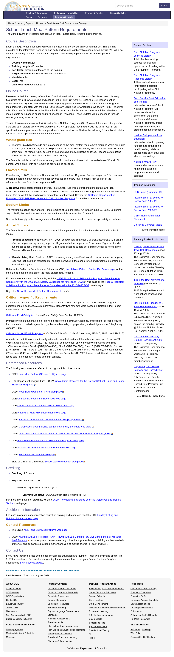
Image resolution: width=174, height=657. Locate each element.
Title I (91, 634)
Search (164, 5)
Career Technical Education (102, 592)
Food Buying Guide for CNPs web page (40, 391)
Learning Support (63, 17)
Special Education (98, 626)
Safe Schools (95, 618)
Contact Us (11, 599)
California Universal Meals (148, 224)
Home (11, 23)
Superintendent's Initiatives (19, 618)
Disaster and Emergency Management (107, 607)
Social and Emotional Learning (62, 637)
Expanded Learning (98, 611)
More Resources (142, 618)
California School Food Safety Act (24, 333)
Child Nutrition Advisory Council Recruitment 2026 (148, 338)
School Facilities (97, 622)
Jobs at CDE (12, 607)
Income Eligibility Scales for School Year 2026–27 (149, 208)
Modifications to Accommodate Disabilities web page (45, 405)
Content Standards (57, 599)
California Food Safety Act (20, 315)
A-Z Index (135, 629)
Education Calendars (140, 592)
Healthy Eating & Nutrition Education (148, 136)
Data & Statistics (118, 13)
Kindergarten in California (60, 633)
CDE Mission (12, 592)
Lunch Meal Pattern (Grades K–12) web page (90, 269)
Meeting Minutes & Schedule (20, 633)
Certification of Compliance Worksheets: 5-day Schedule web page (55, 426)
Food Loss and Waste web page (36, 454)
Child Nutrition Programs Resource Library (147, 76)
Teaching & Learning (36, 13)
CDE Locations (13, 588)
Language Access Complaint (144, 599)
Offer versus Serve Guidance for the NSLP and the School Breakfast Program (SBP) (65, 433)
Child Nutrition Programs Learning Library (147, 53)
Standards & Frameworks (60, 641)
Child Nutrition (96, 599)
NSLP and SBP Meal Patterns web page (46, 529)
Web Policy (136, 633)
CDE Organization (15, 596)
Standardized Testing (99, 630)
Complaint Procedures (58, 596)
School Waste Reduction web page (64, 461)
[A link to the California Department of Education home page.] (24, 6)
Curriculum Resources (58, 603)
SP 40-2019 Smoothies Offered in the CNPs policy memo (50, 419)
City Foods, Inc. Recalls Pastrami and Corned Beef (148, 368)
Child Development (98, 603)
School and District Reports (143, 615)
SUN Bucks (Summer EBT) (148, 192)
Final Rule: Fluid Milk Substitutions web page (41, 412)
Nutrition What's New (145, 161)
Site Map (146, 629)
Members (10, 636)
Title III (92, 637)
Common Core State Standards (63, 592)
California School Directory (143, 588)
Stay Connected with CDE (18, 615)
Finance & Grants (93, 13)
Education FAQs (138, 596)
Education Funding (57, 607)
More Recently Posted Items (151, 395)
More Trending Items (153, 229)
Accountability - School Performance (106, 588)
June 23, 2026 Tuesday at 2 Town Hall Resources (149, 248)
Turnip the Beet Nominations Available (149, 281)
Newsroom (11, 611)
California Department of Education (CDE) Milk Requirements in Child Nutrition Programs (60, 196)
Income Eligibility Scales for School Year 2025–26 (149, 199)
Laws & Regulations (140, 603)
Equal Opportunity (15, 603)
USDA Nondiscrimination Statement (147, 217)
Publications (136, 611)
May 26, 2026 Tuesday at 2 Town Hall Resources (148, 304)
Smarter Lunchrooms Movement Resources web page (46, 447)
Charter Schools (97, 596)
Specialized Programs (36, 17)
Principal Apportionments (101, 615)
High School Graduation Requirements (66, 629)
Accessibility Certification (142, 636)
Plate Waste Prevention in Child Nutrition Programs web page (50, 440)
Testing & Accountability (65, 13)
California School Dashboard (62, 588)
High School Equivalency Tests (63, 625)
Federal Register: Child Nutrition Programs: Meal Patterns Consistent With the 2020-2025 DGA (65, 283)
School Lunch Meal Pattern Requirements (39, 291)
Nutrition (40, 23)
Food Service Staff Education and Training (67, 23)
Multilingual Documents (141, 607)
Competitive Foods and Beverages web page (41, 398)
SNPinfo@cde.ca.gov (31, 562)
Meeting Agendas (14, 629)
